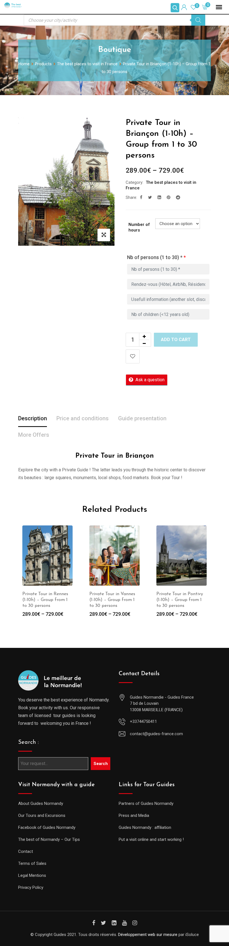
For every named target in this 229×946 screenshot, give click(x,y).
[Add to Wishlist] (133, 356)
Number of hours (139, 227)
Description (32, 418)
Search (101, 763)
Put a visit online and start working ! (151, 839)
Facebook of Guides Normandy (46, 827)
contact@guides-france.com (156, 733)
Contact (25, 851)
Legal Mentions (32, 875)
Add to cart (176, 339)
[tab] (32, 419)
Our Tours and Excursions (41, 815)
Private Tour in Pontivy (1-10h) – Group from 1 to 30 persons (179, 600)
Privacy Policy (30, 887)
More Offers (33, 434)
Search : (28, 742)
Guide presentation (142, 418)
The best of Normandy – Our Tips (49, 839)
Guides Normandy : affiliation (145, 827)
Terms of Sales (32, 863)
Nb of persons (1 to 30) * (156, 257)
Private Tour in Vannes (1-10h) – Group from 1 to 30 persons (112, 600)
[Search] (198, 20)
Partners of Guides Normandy (146, 803)
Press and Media (134, 815)
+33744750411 (143, 721)
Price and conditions (82, 418)
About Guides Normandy (40, 803)
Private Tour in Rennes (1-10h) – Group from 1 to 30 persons (45, 600)
